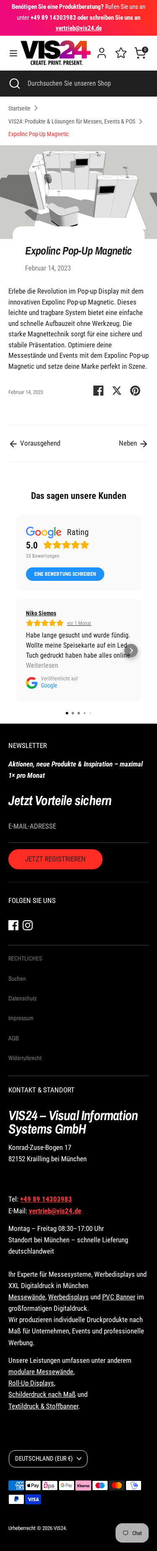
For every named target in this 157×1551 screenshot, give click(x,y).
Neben (129, 443)
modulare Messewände (40, 1371)
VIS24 (60, 1528)
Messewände (26, 1297)
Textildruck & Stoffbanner (43, 1406)
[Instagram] (28, 924)
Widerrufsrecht (24, 1058)
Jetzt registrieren (55, 859)
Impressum (20, 1018)
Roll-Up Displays (31, 1383)
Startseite (19, 108)
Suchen (17, 978)
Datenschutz (22, 998)
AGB (13, 1038)
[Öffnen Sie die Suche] (13, 83)
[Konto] (101, 49)
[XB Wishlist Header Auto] (121, 51)
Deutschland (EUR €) (44, 1458)
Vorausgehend (39, 443)
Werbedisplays (68, 1297)
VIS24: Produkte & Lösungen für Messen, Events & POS (71, 121)
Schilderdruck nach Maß (42, 1394)
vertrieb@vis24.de (55, 1211)
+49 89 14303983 (46, 1199)
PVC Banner (118, 1297)
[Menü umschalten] (10, 53)
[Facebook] (13, 924)
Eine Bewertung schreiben (65, 574)
